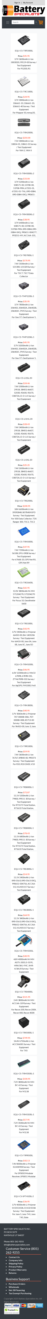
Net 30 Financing (17, 1290)
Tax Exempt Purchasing (20, 1293)
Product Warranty (18, 1269)
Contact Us (14, 1257)
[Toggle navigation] (7, 22)
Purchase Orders (17, 1284)
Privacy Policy (15, 1266)
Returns (12, 1273)
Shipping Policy (16, 1263)
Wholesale (14, 1287)
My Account (28, 3)
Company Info (15, 1260)
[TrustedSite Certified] (12, 1311)
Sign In (17, 3)
